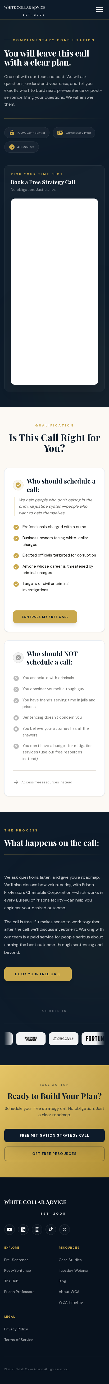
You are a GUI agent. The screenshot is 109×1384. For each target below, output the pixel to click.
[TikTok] (51, 1229)
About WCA (69, 1291)
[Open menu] (99, 9)
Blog (62, 1281)
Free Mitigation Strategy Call (54, 1135)
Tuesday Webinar (74, 1270)
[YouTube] (9, 1229)
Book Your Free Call (38, 974)
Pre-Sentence (16, 1259)
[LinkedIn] (23, 1229)
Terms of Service (18, 1339)
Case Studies (70, 1259)
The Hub (11, 1281)
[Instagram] (37, 1229)
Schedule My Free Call (45, 617)
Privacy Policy (16, 1329)
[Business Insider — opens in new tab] (26, 1038)
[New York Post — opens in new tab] (59, 1038)
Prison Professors (19, 1291)
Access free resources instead (42, 782)
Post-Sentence (17, 1270)
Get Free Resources (54, 1154)
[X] (64, 1229)
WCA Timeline (71, 1302)
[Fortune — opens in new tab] (92, 1038)
